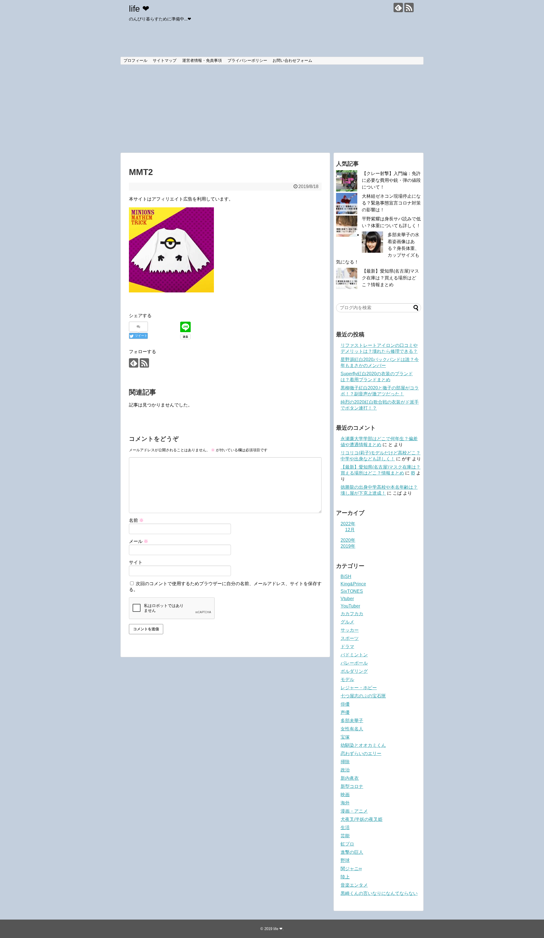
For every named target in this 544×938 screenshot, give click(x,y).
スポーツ (350, 638)
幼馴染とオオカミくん (363, 745)
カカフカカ (352, 613)
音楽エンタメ (354, 885)
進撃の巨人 (352, 852)
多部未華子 (352, 720)
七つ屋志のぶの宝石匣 (363, 696)
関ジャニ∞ (351, 868)
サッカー (350, 630)
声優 (345, 712)
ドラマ (347, 646)
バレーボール (354, 663)
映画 (345, 794)
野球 (345, 860)
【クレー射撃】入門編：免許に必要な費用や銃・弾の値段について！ (391, 180)
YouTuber (350, 606)
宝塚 (345, 737)
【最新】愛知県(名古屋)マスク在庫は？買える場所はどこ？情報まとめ (390, 278)
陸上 (345, 876)
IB (413, 473)
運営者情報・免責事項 (202, 60)
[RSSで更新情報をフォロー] (409, 7)
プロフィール (135, 60)
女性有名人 (352, 728)
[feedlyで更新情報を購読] (398, 7)
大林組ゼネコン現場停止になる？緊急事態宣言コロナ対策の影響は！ (391, 203)
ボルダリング (354, 671)
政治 (345, 770)
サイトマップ (165, 60)
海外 (345, 802)
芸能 (345, 835)
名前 (136, 520)
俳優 (345, 704)
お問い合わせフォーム (292, 60)
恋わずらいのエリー (361, 753)
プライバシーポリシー (247, 60)
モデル (347, 679)
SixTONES (352, 591)
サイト (136, 562)
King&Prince (353, 583)
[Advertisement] (272, 108)
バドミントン (354, 654)
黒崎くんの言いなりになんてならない (379, 893)
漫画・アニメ (354, 811)
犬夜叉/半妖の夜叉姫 (361, 819)
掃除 (345, 761)
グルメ (347, 621)
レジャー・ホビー (359, 687)
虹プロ (347, 844)
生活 (345, 827)
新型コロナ (352, 786)
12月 (350, 529)
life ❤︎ (139, 8)
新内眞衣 (350, 778)
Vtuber (347, 598)
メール (138, 541)
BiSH (346, 576)
